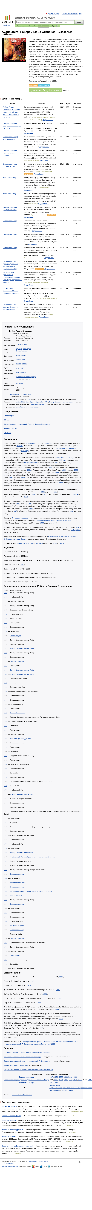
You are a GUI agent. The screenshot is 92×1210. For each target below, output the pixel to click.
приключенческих (38, 404)
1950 (5, 691)
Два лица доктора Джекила (20, 739)
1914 (5, 614)
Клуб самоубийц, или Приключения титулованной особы (32, 857)
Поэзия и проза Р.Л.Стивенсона (16, 1065)
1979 (5, 853)
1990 (5, 934)
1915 (5, 618)
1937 (5, 661)
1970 (5, 790)
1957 (5, 734)
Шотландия (27, 349)
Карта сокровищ (9, 177)
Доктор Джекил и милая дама (21, 853)
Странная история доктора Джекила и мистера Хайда (10, 306)
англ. (29, 399)
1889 (76, 470)
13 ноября (19, 344)
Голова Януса (15, 636)
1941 (5, 670)
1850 (25, 344)
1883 (56, 462)
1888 (64, 470)
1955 (5, 726)
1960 (5, 747)
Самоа (22, 359)
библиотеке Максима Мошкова (38, 1052)
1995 (5, 947)
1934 (5, 657)
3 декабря (19, 355)
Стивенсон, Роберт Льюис (14, 1052)
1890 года (70, 457)
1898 (23, 477)
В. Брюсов (63, 536)
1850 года (38, 443)
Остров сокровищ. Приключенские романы (10, 152)
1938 (5, 666)
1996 (5, 960)
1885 (50, 467)
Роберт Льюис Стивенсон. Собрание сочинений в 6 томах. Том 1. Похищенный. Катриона (11, 112)
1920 (5, 631)
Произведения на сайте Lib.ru (20, 394)
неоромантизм (21, 372)
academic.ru (7, 25)
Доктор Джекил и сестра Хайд (21, 794)
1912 (5, 601)
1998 (5, 964)
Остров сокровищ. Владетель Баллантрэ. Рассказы (12, 125)
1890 (57, 472)
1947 (5, 674)
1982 (5, 870)
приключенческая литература (26, 377)
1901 (29, 470)
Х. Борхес (75, 494)
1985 (5, 887)
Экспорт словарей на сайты (10, 1166)
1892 (34, 494)
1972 (5, 823)
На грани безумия (17, 925)
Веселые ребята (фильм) (12, 1130)
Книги (43, 26)
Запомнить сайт (53, 14)
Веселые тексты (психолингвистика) (17, 1146)
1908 (5, 593)
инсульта (39, 543)
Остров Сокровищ (10, 234)
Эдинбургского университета (65, 448)
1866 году (62, 460)
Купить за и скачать (45, 90)
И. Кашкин (72, 536)
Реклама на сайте (43, 1161)
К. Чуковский (8, 539)
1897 (11, 477)
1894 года (29, 543)
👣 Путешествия (9, 1163)
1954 (5, 721)
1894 (24, 355)
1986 (5, 900)
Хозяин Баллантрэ (17, 713)
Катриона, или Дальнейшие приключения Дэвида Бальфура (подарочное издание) (12, 277)
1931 (5, 648)
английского (20, 407)
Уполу (18, 359)
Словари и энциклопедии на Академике (35, 18)
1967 (22, 565)
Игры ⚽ (55, 26)
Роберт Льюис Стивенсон (22, 1095)
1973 (5, 835)
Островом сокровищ (20, 518)
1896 (61, 482)
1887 (15, 511)
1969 (5, 786)
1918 (5, 627)
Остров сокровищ (10, 221)
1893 (5, 475)
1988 (5, 921)
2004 (55, 492)
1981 (5, 861)
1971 (5, 794)
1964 (5, 764)
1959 (5, 739)
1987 (5, 913)
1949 (5, 687)
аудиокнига (29, 174)
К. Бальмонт (53, 536)
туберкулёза (59, 457)
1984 (5, 878)
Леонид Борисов (20, 539)
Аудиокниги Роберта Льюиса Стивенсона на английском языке (28, 1070)
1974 (5, 844)
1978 (5, 848)
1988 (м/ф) (68, 1077)
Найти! (78, 22)
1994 (5, 943)
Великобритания (21, 351)
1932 (5, 653)
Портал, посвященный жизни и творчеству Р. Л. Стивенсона (27, 1061)
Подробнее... (48, 120)
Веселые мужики (9, 1136)
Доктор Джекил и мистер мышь (22, 674)
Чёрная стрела (16, 895)
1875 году (25, 451)
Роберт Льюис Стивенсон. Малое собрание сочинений (11, 290)
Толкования (21, 26)
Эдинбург (19, 349)
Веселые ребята (9, 1120)
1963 (5, 756)
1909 (5, 597)
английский (19, 383)
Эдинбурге (48, 443)
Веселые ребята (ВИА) (11, 1116)
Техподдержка (33, 1161)
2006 (53, 1044)
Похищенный (15, 955)
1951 (5, 700)
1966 (5, 769)
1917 (5, 623)
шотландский (68, 402)
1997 (41, 1028)
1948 (5, 683)
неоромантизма (32, 407)
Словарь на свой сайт (70, 14)
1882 (18, 504)
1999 (5, 968)
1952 (5, 708)
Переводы (32, 26)
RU (80, 14)
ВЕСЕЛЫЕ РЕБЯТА (9, 1106)
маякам (20, 446)
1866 (17, 368)
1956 (5, 730)
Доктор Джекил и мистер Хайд (22, 648)
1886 (68, 462)
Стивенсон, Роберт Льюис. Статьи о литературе (22, 1057)
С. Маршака (75, 530)
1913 (56, 1080)
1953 (5, 713)
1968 (5, 777)
